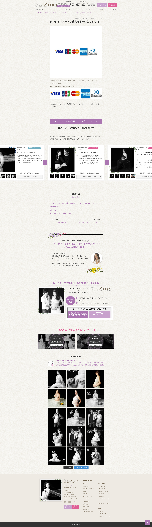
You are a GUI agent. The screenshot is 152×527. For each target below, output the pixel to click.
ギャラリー (54, 9)
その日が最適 (54, 206)
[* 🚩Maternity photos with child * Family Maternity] (95, 417)
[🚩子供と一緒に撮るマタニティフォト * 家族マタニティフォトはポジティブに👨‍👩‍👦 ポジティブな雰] (76, 436)
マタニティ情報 (102, 513)
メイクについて (102, 486)
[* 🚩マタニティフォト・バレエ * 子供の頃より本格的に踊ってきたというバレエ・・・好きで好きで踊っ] (57, 455)
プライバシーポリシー (88, 511)
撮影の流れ (88, 9)
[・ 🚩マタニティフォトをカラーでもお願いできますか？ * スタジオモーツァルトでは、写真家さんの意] (76, 417)
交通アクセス (86, 509)
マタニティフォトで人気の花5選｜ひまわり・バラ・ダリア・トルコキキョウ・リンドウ (75, 203)
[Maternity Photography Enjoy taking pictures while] (95, 455)
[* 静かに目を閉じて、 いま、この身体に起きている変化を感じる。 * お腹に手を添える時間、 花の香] (57, 398)
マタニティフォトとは (104, 499)
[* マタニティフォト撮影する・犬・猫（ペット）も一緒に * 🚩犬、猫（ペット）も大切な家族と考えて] (76, 379)
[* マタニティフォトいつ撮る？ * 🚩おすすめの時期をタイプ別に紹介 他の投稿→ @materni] (76, 455)
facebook (69, 502)
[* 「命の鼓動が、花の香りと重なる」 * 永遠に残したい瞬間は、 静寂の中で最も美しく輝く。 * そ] (57, 417)
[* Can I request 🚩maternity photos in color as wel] (95, 398)
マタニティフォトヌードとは (90, 499)
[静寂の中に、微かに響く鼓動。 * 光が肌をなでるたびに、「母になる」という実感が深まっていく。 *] (95, 379)
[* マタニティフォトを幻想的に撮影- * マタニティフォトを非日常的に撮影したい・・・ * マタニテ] (57, 379)
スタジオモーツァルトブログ (58, 13)
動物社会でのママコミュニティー (87, 222)
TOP (41, 13)
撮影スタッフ (86, 491)
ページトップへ (147, 522)
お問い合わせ (67, 506)
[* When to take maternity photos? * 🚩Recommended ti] (95, 436)
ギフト (77, 9)
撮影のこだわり (39, 9)
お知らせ (101, 511)
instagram (74, 502)
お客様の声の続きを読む (30, 176)
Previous (45, 162)
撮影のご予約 (86, 506)
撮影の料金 (67, 9)
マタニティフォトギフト (88, 496)
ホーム (84, 483)
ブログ (46, 13)
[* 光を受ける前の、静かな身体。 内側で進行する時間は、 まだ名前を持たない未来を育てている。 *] (76, 398)
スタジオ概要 (86, 486)
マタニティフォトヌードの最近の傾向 (61, 213)
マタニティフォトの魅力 (103, 503)
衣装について (102, 488)
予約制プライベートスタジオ (105, 493)
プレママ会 (53, 210)
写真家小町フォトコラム (104, 516)
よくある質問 (114, 9)
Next (107, 162)
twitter (65, 502)
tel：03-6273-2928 (68, 485)
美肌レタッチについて (104, 491)
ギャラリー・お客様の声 (88, 488)
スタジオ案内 (100, 9)
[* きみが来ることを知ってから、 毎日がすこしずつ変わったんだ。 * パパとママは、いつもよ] (57, 436)
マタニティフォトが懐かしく (59, 222)
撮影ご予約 (75, 506)
